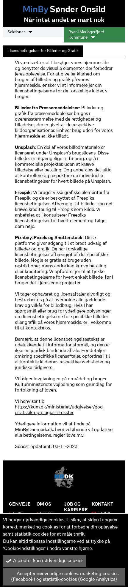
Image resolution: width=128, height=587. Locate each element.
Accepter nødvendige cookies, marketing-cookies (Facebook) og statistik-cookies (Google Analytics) (64, 577)
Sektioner (16, 32)
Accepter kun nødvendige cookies (48, 560)
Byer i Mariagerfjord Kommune (86, 35)
